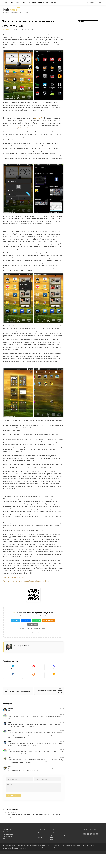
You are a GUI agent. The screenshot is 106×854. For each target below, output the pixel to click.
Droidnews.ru (9, 829)
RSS (4, 839)
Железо (40, 837)
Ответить (62, 708)
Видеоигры (41, 2)
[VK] (97, 834)
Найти (100, 2)
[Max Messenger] (91, 834)
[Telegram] (84, 834)
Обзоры (5, 2)
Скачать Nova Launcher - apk (13, 577)
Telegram (17, 620)
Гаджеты (11, 2)
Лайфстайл (18, 2)
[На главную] (15, 9)
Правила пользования (8, 836)
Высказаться (13, 796)
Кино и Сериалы (54, 833)
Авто (24, 2)
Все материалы (6, 29)
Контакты (53, 2)
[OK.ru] (94, 834)
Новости (40, 833)
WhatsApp (37, 620)
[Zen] (88, 834)
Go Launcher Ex (23, 128)
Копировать (34, 624)
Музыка (34, 2)
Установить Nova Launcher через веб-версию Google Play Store (26, 581)
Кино (29, 2)
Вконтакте (26, 620)
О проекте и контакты (8, 834)
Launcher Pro (38, 118)
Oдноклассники (48, 620)
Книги (47, 2)
